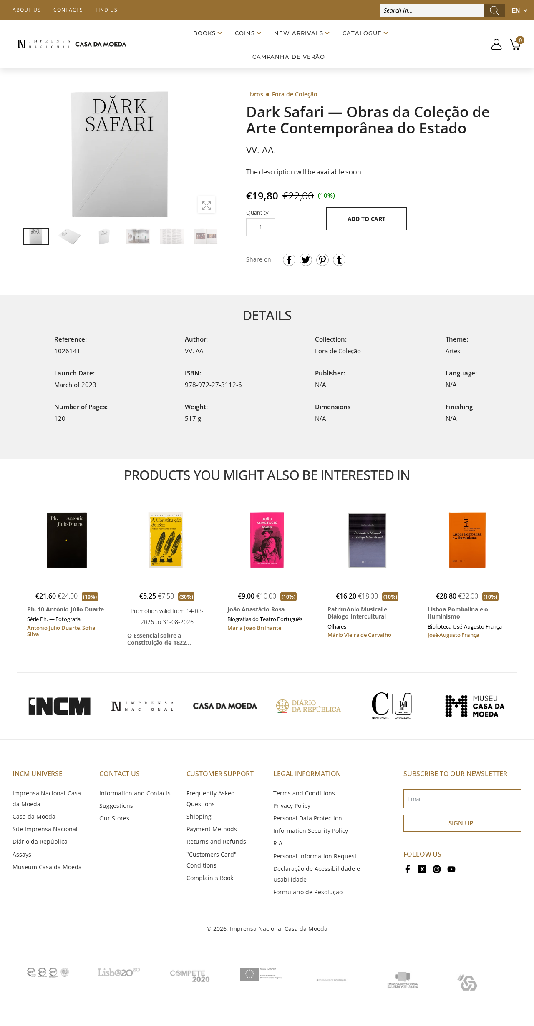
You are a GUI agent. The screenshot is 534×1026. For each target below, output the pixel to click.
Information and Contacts (135, 793)
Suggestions (116, 806)
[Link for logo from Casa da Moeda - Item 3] (225, 706)
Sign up (460, 823)
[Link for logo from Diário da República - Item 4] (308, 706)
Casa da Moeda (34, 816)
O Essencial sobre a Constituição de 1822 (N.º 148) (156, 639)
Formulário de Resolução (308, 892)
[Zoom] (206, 204)
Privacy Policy (291, 806)
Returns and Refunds (216, 841)
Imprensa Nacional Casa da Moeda (278, 929)
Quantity (257, 212)
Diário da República (40, 841)
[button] (208, 154)
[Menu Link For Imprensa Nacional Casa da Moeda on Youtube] (451, 869)
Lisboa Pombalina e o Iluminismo (458, 613)
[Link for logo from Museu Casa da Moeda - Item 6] (474, 706)
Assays (22, 854)
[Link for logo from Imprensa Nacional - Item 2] (142, 706)
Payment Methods (211, 829)
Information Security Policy (310, 831)
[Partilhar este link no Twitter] (306, 260)
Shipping (199, 816)
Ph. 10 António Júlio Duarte (65, 609)
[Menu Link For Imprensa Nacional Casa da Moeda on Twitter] (422, 869)
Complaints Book (209, 878)
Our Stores (114, 818)
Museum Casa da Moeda (47, 867)
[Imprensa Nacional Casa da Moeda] (72, 44)
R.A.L (280, 843)
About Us (27, 9)
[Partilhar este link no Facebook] (289, 260)
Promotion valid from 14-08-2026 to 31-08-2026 (167, 616)
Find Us (107, 9)
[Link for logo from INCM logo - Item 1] (59, 706)
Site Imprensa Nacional (45, 829)
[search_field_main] (494, 10)
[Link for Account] (493, 44)
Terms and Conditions (304, 793)
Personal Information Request (315, 856)
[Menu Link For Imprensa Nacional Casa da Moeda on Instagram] (437, 869)
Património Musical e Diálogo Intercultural (357, 613)
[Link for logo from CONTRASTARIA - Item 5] (391, 706)
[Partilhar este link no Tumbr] (339, 260)
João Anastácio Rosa (256, 609)
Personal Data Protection (307, 818)
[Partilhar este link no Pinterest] (322, 260)
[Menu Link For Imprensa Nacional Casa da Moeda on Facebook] (407, 869)
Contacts (68, 9)
